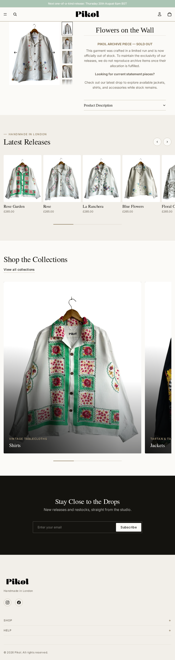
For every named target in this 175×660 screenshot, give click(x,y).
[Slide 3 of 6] (67, 57)
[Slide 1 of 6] (67, 28)
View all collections (19, 269)
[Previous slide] (14, 53)
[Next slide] (55, 53)
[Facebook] (19, 602)
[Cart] (170, 14)
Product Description (98, 105)
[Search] (15, 14)
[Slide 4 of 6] (67, 71)
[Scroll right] (167, 142)
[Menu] (5, 14)
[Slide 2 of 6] (67, 43)
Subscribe (129, 527)
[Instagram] (7, 602)
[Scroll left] (157, 142)
